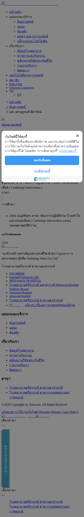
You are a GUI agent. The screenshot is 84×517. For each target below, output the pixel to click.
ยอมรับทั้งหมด (42, 160)
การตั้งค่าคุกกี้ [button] (42, 171)
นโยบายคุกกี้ (67, 151)
